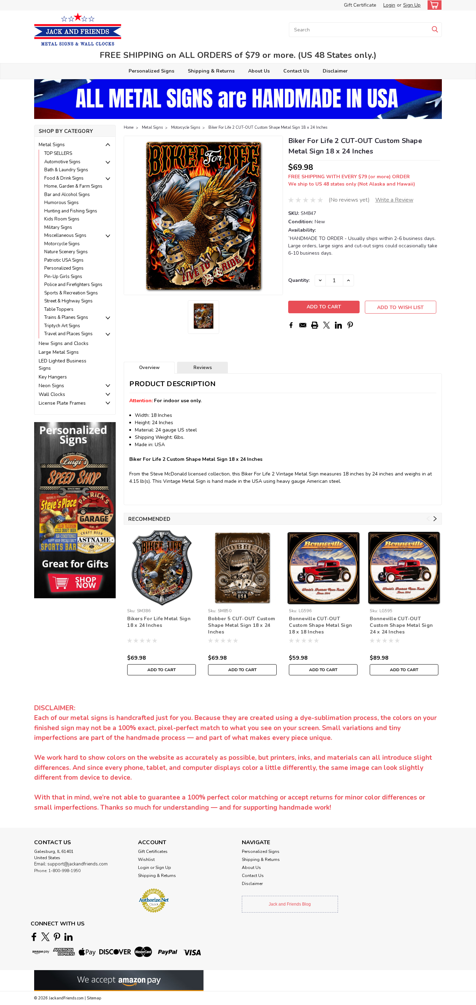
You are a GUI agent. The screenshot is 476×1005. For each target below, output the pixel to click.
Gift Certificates (153, 851)
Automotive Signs (62, 162)
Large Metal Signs (59, 352)
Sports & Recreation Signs (71, 293)
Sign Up (412, 5)
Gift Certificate (360, 5)
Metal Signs (52, 144)
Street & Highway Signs (68, 301)
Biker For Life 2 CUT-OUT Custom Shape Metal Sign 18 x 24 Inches (267, 127)
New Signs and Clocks (64, 343)
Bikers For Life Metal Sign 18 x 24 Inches (159, 622)
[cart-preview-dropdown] (433, 5)
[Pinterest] (350, 325)
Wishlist (146, 859)
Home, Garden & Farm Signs (73, 186)
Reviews (202, 368)
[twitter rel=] (45, 936)
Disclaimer (335, 71)
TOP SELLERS (58, 153)
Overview (149, 368)
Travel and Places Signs (68, 334)
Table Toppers (59, 309)
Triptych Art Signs (62, 326)
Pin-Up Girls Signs (63, 276)
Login (389, 5)
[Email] (302, 325)
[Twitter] (326, 325)
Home (128, 127)
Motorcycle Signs (62, 244)
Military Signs (58, 227)
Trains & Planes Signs (66, 317)
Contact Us (296, 71)
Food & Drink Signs (64, 178)
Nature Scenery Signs (66, 252)
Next (277, 216)
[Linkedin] (338, 325)
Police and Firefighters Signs (73, 285)
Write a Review (394, 200)
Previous (130, 216)
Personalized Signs (151, 71)
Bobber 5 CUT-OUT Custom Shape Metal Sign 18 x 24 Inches (241, 625)
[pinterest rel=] (57, 936)
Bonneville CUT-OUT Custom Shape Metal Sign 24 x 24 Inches (401, 625)
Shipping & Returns (211, 71)
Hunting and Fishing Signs (70, 211)
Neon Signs (51, 385)
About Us (259, 71)
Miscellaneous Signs (65, 235)
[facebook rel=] (34, 936)
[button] (75, 510)
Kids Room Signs (61, 219)
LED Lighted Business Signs (62, 365)
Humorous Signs (61, 203)
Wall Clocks (52, 394)
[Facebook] (290, 325)
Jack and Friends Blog (290, 904)
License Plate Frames (62, 403)
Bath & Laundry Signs (66, 170)
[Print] (314, 325)
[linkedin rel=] (68, 936)
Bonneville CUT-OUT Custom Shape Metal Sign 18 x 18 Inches (320, 625)
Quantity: (298, 280)
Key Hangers (53, 377)
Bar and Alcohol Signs (67, 195)
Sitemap (94, 998)
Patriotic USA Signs (64, 260)
